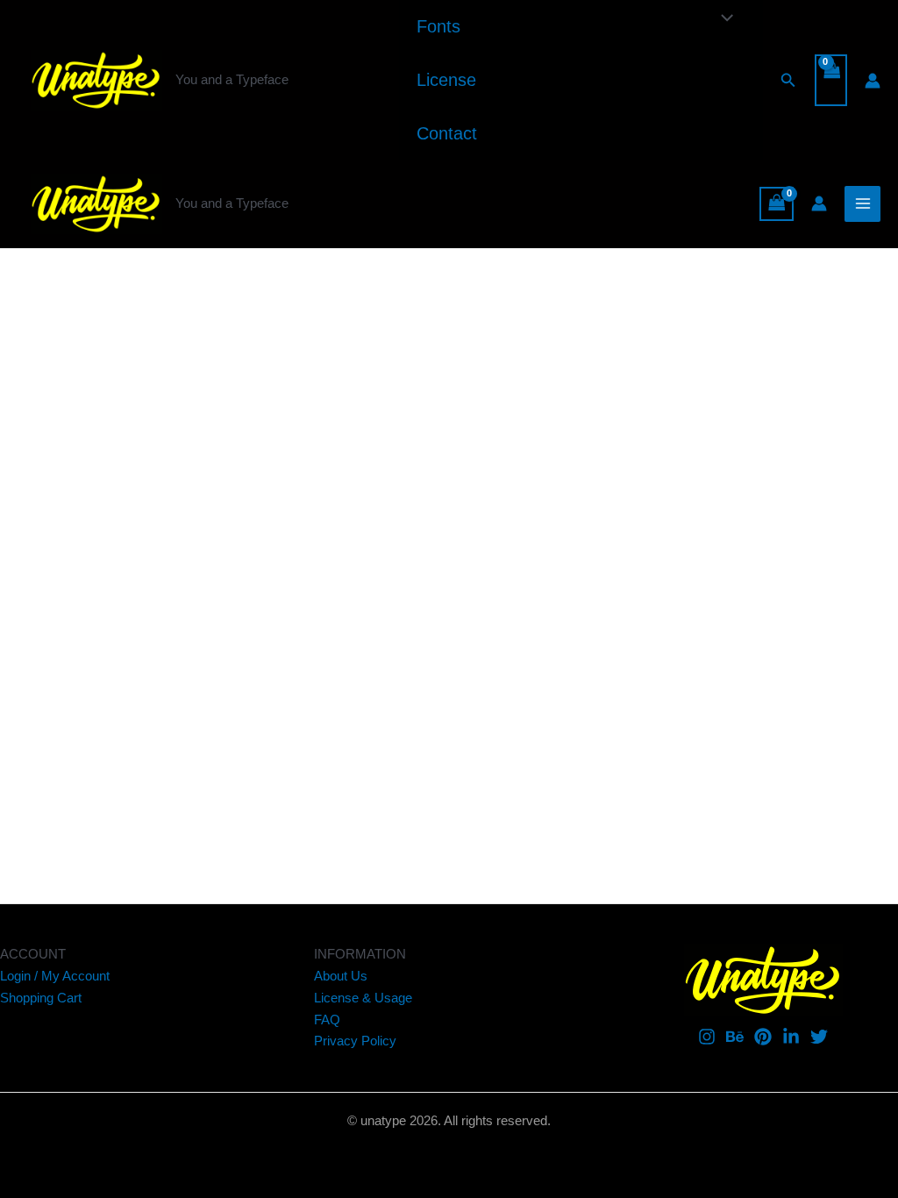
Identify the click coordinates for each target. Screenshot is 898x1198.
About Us (340, 975)
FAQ (327, 1019)
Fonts (438, 26)
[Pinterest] (763, 1036)
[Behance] (735, 1036)
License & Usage (363, 997)
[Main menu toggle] (862, 204)
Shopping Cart (41, 997)
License (446, 79)
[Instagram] (707, 1036)
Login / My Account (55, 975)
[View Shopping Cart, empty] (831, 80)
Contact (447, 133)
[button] (788, 80)
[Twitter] (819, 1036)
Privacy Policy (355, 1040)
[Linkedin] (791, 1036)
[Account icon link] (872, 81)
